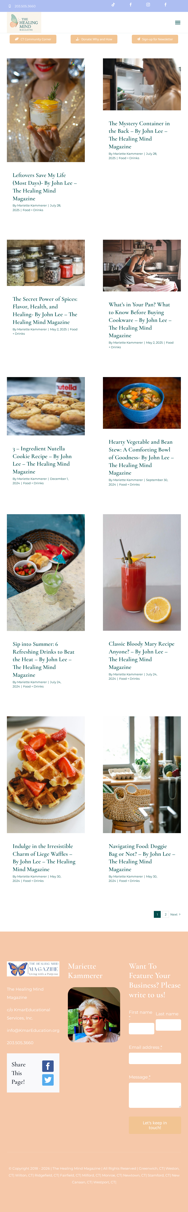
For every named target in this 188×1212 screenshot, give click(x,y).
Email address (145, 1047)
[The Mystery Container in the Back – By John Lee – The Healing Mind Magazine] (142, 84)
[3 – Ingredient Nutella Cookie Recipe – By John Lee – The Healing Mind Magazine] (46, 406)
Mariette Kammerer (32, 205)
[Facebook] (48, 1066)
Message (139, 1077)
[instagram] (148, 4)
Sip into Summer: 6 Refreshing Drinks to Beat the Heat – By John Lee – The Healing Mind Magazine (44, 659)
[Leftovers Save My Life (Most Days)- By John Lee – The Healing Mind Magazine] (46, 110)
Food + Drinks (46, 129)
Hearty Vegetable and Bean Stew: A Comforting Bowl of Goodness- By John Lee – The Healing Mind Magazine (141, 457)
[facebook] (131, 4)
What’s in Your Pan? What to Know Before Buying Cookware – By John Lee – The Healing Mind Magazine (140, 320)
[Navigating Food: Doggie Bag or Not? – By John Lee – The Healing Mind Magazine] (142, 774)
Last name (167, 1013)
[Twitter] (48, 1080)
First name (140, 1015)
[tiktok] (113, 4)
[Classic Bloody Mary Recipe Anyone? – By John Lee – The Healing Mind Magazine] (142, 572)
